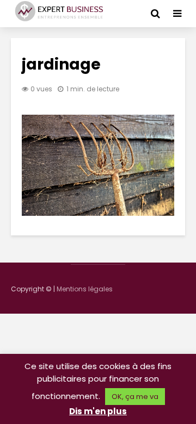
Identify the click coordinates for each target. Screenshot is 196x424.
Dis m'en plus (98, 411)
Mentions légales (85, 289)
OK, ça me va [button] (135, 396)
